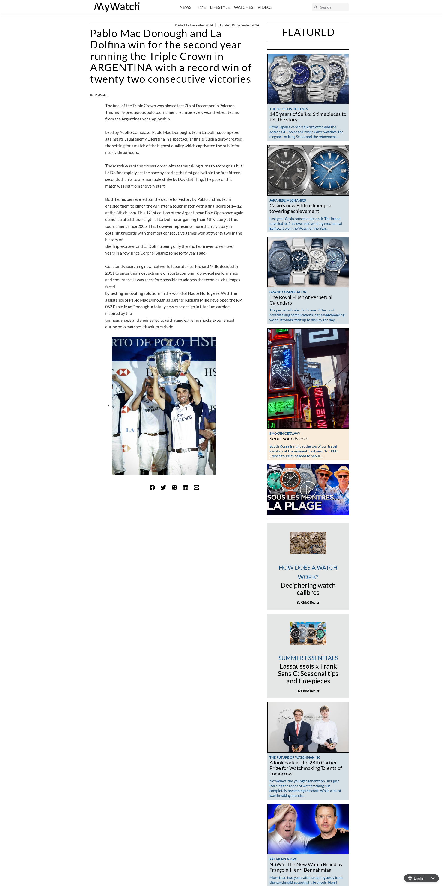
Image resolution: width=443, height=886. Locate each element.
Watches (243, 7)
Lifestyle (220, 7)
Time (201, 7)
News (186, 7)
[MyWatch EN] (117, 7)
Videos (265, 7)
